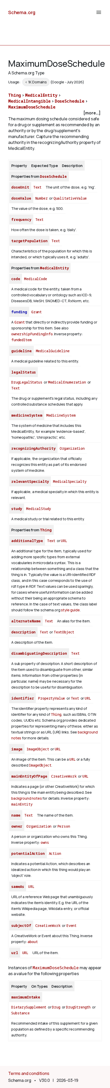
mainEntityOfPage (29, 776)
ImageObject (38, 749)
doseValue (21, 198)
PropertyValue (51, 698)
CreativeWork (63, 776)
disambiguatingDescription (39, 653)
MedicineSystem (61, 415)
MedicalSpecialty (69, 481)
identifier (22, 698)
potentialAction (28, 853)
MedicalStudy (38, 508)
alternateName (26, 621)
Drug (56, 1007)
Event (71, 925)
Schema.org (21, 12)
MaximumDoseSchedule (32, 107)
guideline (21, 350)
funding (19, 311)
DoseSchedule (69, 101)
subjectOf (21, 925)
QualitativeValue (70, 198)
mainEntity (21, 804)
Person (63, 826)
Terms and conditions (28, 1073)
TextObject (64, 632)
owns (45, 842)
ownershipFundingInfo (32, 333)
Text (37, 187)
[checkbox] (55, 113)
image (17, 749)
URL (64, 540)
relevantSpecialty (30, 481)
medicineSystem (26, 415)
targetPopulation (29, 240)
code (15, 278)
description (23, 632)
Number (41, 198)
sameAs (17, 886)
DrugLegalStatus (26, 382)
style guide (70, 609)
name (15, 815)
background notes (26, 798)
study (16, 508)
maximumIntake (25, 997)
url (14, 952)
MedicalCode (35, 278)
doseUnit (20, 187)
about (33, 941)
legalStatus (23, 372)
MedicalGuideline (53, 350)
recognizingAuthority (33, 448)
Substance (20, 1013)
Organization (72, 448)
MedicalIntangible (29, 101)
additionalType (27, 540)
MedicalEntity (41, 95)
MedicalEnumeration (67, 382)
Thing (14, 95)
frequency (21, 219)
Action (55, 853)
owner (16, 826)
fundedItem (21, 339)
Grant (36, 311)
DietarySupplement (28, 1007)
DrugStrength (78, 1007)
